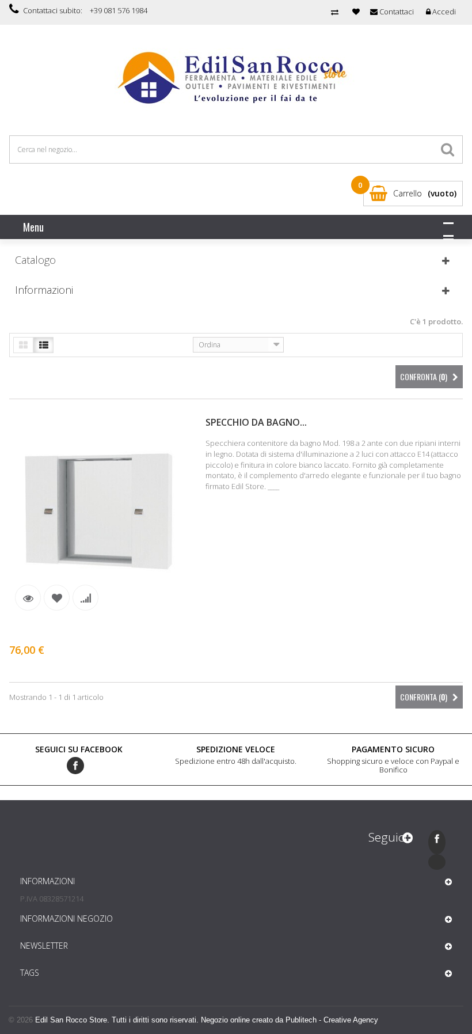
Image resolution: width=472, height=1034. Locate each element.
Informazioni (44, 290)
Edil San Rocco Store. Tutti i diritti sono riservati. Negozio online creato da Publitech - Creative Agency (206, 1020)
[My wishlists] (356, 11)
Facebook (75, 765)
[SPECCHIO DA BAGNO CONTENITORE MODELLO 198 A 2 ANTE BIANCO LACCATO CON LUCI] (98, 513)
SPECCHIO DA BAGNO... (256, 422)
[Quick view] (28, 598)
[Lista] (43, 345)
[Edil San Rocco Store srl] (236, 78)
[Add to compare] (85, 598)
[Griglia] (23, 345)
